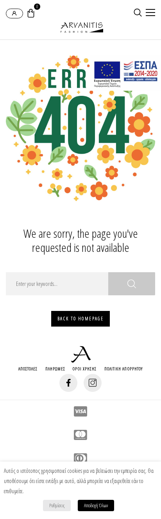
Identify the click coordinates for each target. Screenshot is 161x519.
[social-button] (68, 383)
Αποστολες (28, 369)
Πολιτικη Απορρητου (123, 369)
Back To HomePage (80, 318)
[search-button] (138, 12)
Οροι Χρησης (85, 369)
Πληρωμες (55, 369)
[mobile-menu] (149, 13)
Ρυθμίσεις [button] (56, 505)
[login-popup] (14, 13)
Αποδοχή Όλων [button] (96, 505)
